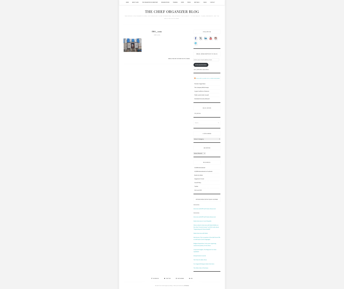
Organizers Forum (199, 179)
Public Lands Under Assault (201, 95)
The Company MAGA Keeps (201, 87)
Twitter (196, 186)
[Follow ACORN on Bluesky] (196, 43)
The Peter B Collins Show (200, 260)
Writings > (197, 2)
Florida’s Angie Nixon (199, 84)
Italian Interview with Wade (201, 233)
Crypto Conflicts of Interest (201, 91)
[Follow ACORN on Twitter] (201, 38)
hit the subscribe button (201, 65)
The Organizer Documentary (150, 2)
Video (182, 2)
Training (175, 2)
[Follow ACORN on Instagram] (216, 38)
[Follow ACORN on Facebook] (196, 38)
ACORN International (199, 167)
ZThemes (186, 285)
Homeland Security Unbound (202, 99)
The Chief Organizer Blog (172, 11)
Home (127, 2)
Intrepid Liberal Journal (200, 256)
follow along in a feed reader (208, 78)
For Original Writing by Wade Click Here (204, 264)
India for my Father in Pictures (179, 58)
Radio (205, 2)
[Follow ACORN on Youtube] (211, 38)
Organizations (165, 2)
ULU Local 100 (198, 190)
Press (189, 2)
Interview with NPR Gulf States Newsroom (205, 209)
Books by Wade (198, 175)
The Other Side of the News (201, 268)
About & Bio (135, 2)
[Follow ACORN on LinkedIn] (206, 38)
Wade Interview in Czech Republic (203, 221)
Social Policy (197, 182)
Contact (212, 2)
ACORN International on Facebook (203, 171)
